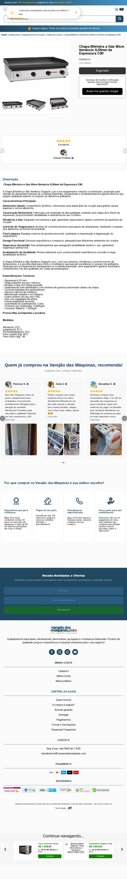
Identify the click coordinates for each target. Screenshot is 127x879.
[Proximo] (121, 849)
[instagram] (60, 652)
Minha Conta (63, 676)
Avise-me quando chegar (102, 91)
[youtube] (75, 652)
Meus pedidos (63, 681)
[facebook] (52, 652)
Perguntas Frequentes (63, 730)
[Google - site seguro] (65, 790)
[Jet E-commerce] (63, 809)
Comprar (50, 856)
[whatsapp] (67, 652)
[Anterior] (5, 849)
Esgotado (102, 71)
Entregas (64, 715)
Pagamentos (63, 720)
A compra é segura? (63, 705)
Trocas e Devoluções (63, 725)
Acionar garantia (63, 710)
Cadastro (63, 671)
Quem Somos (63, 700)
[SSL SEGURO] (83, 790)
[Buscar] (119, 18)
